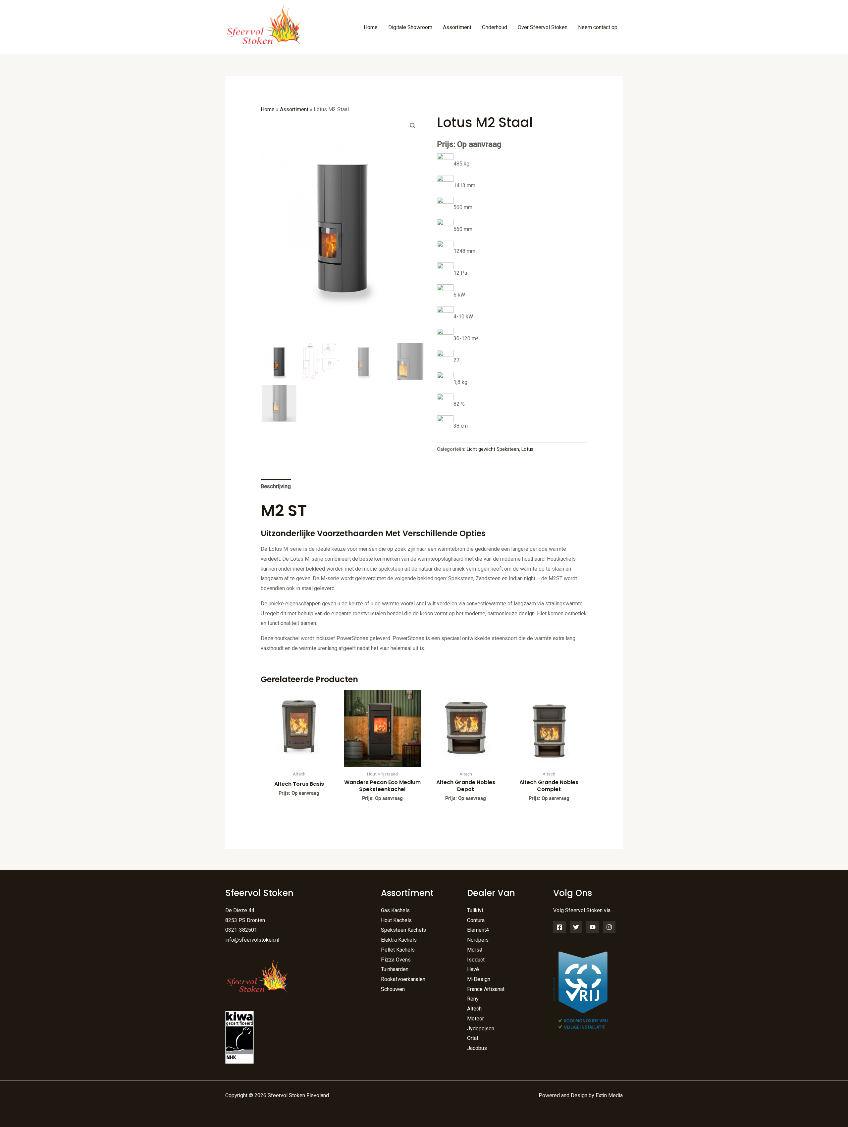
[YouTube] (592, 927)
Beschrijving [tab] (276, 486)
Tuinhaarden (394, 969)
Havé (473, 969)
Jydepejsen (480, 1028)
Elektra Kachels (399, 940)
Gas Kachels (395, 910)
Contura (476, 920)
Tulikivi (475, 910)
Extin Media (609, 1095)
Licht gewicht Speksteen (493, 449)
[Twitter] (576, 927)
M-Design (478, 979)
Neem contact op (597, 27)
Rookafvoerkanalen (403, 979)
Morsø (474, 950)
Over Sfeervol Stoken (542, 27)
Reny (473, 999)
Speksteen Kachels (403, 930)
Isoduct (476, 960)
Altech (474, 1009)
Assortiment (457, 27)
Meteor (475, 1018)
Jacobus (477, 1048)
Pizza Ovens (396, 960)
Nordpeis (478, 940)
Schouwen (393, 989)
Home (371, 27)
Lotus (527, 449)
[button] (413, 126)
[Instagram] (609, 927)
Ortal (472, 1038)
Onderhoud (494, 27)
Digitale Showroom (410, 27)
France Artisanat (485, 989)
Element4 (478, 930)
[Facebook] (559, 927)
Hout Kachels (396, 920)
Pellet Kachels (398, 950)
